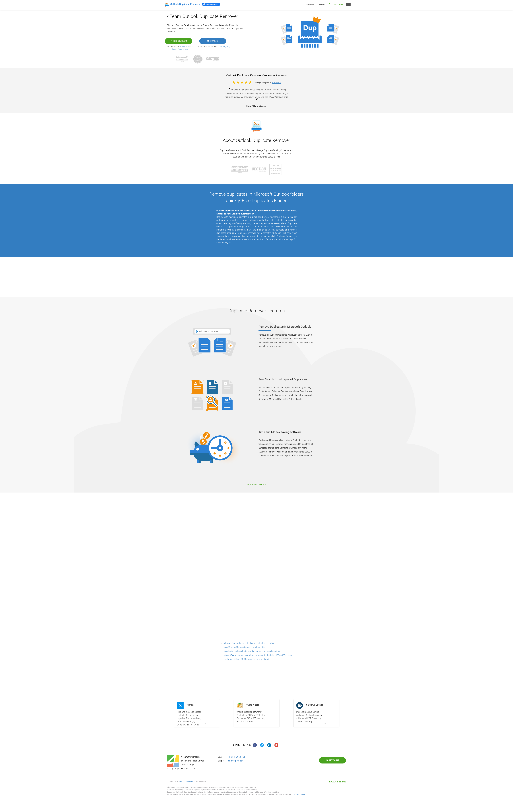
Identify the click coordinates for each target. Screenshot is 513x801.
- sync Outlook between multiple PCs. (244, 647)
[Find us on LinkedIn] (269, 745)
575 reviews (276, 83)
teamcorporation (235, 760)
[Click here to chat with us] (336, 4)
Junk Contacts (233, 213)
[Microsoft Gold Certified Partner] (183, 59)
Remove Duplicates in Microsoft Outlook (285, 326)
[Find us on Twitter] (262, 745)
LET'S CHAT (334, 760)
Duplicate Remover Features (256, 310)
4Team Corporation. (186, 781)
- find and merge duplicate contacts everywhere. (250, 643)
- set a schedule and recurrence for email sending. (252, 651)
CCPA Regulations (298, 794)
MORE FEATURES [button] (255, 484)
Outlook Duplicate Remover (263, 140)
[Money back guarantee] (199, 59)
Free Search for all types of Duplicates (283, 379)
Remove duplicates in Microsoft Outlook (249, 194)
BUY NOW (214, 41)
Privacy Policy (185, 47)
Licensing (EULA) (224, 47)
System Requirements (180, 49)
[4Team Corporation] (173, 762)
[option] (197, 713)
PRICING (322, 4)
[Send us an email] (276, 745)
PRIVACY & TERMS (337, 781)
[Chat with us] (275, 169)
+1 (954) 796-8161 (236, 757)
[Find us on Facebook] (255, 745)
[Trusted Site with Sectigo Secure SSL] (214, 59)
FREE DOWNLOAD (180, 41)
